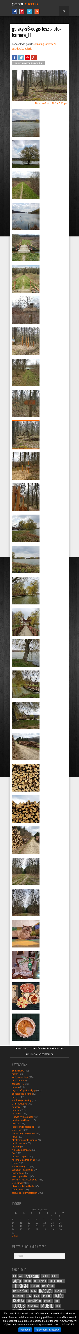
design (15, 1087)
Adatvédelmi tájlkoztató (47, 1329)
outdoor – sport (19, 1156)
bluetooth (56, 1281)
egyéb (15, 1097)
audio (54, 1275)
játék (59, 1296)
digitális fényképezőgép (24, 1090)
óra (13, 1153)
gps (33, 1291)
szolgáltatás (18, 1173)
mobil (47, 1306)
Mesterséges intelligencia (24, 1140)
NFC (58, 1306)
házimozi (59, 1291)
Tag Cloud (20, 1048)
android (32, 1276)
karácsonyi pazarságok (23, 1127)
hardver (16, 1110)
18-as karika (18, 1070)
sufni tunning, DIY (21, 1166)
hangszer (16, 1107)
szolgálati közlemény (22, 1170)
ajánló (15, 1074)
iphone (46, 1296)
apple (45, 1276)
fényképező (47, 1286)
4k (20, 1276)
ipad (36, 1296)
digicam (35, 1285)
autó (17, 1281)
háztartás (16, 1113)
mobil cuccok (18, 1143)
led (57, 1301)
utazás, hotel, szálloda (23, 1186)
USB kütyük (18, 1183)
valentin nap (18, 1189)
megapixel (33, 1305)
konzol (47, 1300)
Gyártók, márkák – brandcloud (48, 1048)
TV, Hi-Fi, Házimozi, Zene (24, 1179)
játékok (15, 1123)
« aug (15, 1236)
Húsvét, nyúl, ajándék (22, 1117)
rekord (15, 1163)
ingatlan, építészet (21, 1120)
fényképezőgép (20, 1291)
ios (29, 1296)
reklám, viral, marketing (23, 1160)
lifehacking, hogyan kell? (24, 1133)
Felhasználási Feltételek (39, 1054)
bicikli (27, 1281)
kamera (18, 1301)
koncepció (17, 1130)
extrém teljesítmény (21, 1100)
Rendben (25, 1329)
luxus (14, 1137)
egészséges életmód (22, 1094)
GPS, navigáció (19, 1103)
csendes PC (18, 1084)
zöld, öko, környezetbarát (24, 1193)
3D (14, 1275)
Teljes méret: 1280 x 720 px (51, 103)
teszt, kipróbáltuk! (20, 1176)
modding (16, 1146)
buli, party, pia (19, 1080)
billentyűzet (40, 1280)
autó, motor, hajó (20, 1077)
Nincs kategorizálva (22, 1150)
